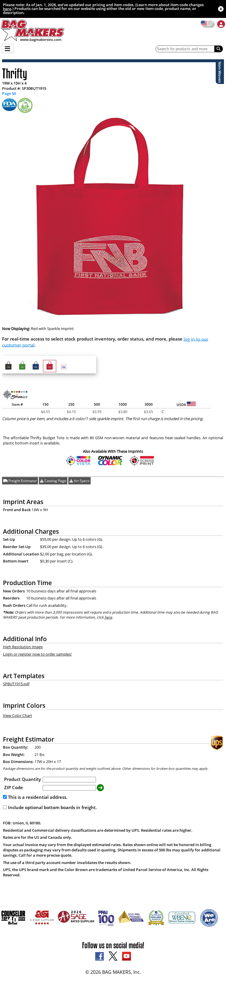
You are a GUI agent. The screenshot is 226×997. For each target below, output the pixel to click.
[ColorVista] (78, 464)
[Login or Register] (221, 24)
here (7, 8)
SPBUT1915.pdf (16, 683)
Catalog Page (55, 480)
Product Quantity (22, 779)
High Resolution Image (23, 646)
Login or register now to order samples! (37, 654)
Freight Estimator (22, 480)
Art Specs (81, 480)
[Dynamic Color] (110, 464)
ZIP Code (13, 787)
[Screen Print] (141, 464)
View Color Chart (17, 715)
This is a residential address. (37, 797)
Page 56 (9, 93)
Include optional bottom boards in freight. (52, 807)
